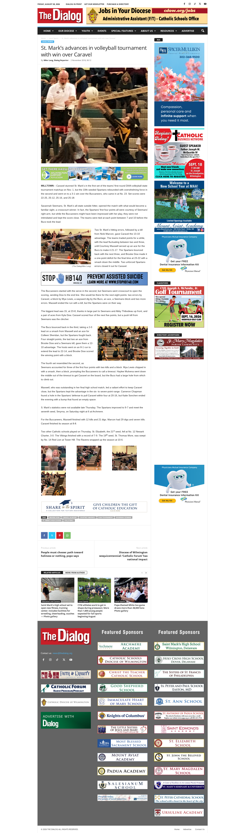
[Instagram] (190, 4)
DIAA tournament (105, 517)
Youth (86, 30)
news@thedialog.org (62, 653)
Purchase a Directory (118, 4)
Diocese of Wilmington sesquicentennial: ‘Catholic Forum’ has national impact (123, 556)
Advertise (188, 30)
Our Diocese (66, 30)
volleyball (69, 520)
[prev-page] (142, 572)
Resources (167, 30)
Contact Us (199, 829)
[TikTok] (195, 4)
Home (47, 30)
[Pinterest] (59, 535)
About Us (147, 30)
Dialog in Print (74, 4)
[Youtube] (205, 4)
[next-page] (146, 572)
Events (102, 30)
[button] (202, 31)
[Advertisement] (179, 412)
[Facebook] (184, 4)
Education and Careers (51, 601)
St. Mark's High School (52, 520)
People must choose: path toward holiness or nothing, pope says (62, 554)
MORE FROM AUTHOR (75, 572)
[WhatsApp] (67, 535)
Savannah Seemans (123, 517)
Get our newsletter (94, 4)
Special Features (122, 30)
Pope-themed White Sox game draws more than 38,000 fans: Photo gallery (129, 608)
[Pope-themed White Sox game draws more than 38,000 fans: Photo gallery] (131, 590)
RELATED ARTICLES (52, 572)
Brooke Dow (54, 517)
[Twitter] (200, 4)
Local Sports (53, 38)
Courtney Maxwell (88, 517)
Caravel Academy (69, 517)
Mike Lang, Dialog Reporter (56, 60)
